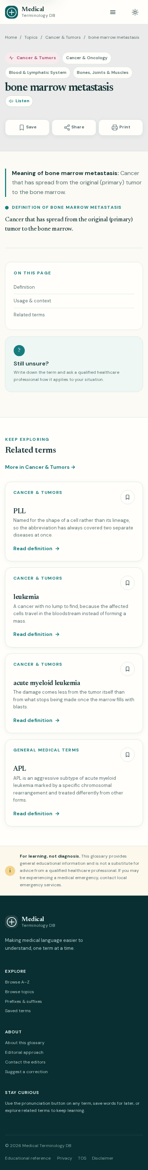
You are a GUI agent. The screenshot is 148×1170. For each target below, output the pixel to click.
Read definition (36, 548)
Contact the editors (25, 1062)
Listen (22, 101)
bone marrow (55, 229)
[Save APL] (127, 754)
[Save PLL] (127, 497)
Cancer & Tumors (63, 37)
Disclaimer (103, 1158)
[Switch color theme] (135, 12)
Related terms (29, 315)
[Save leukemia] (127, 583)
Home (11, 37)
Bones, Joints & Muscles (103, 72)
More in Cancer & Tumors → (40, 467)
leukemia (26, 597)
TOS (82, 1158)
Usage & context (32, 301)
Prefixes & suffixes (23, 1001)
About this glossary (25, 1043)
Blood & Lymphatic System (37, 72)
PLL (19, 511)
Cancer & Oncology (86, 58)
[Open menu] (113, 12)
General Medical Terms (46, 750)
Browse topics (19, 992)
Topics (31, 37)
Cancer (14, 220)
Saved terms (18, 1011)
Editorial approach (24, 1052)
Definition (24, 287)
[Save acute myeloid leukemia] (127, 669)
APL (19, 769)
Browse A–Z (17, 982)
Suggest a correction (26, 1072)
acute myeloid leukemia (46, 683)
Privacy (64, 1158)
